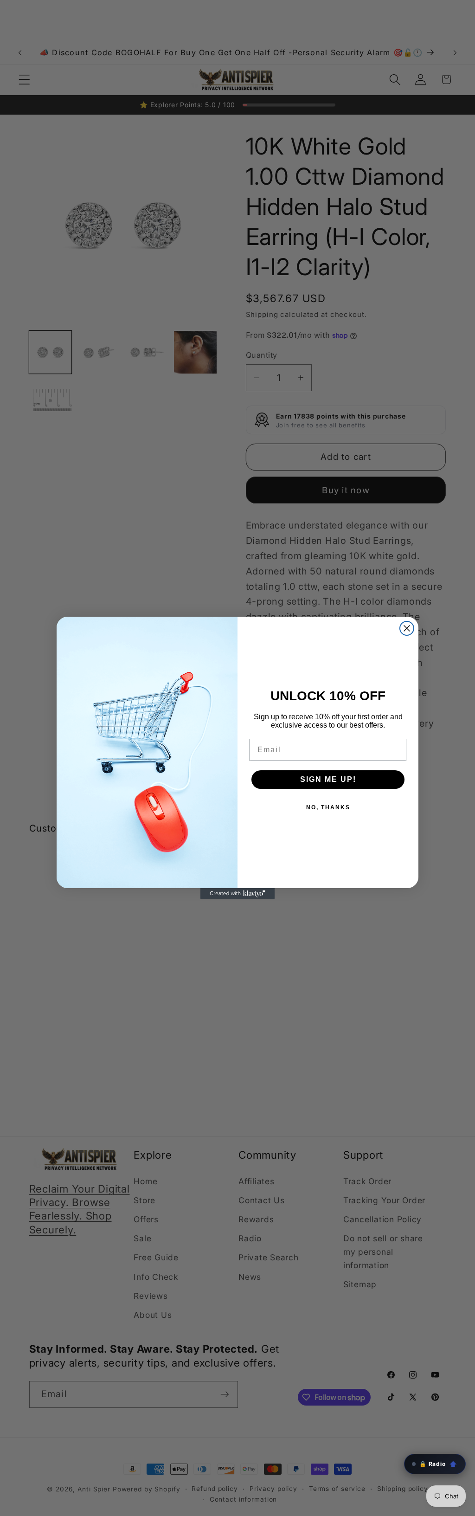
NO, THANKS (328, 807)
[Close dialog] (407, 628)
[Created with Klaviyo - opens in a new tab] (237, 893)
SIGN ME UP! (328, 779)
